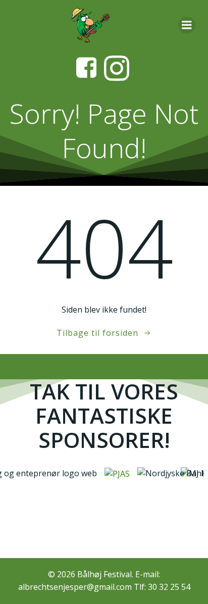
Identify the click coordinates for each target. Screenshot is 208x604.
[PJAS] (114, 473)
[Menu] (186, 25)
